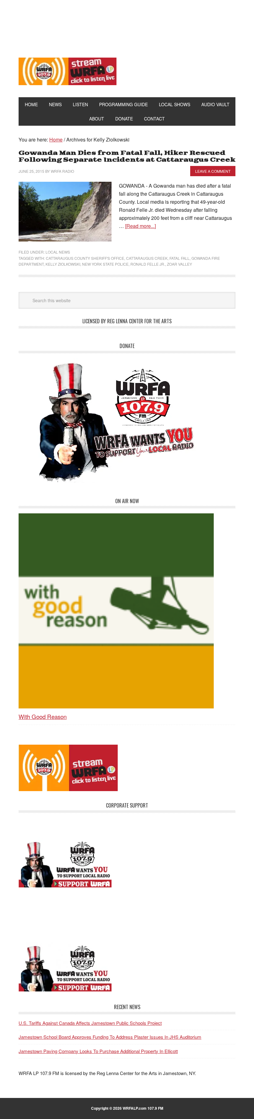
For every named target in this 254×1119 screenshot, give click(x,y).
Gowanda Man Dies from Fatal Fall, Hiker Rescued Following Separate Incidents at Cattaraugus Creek (127, 156)
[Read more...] (140, 225)
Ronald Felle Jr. (147, 264)
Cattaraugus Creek (147, 258)
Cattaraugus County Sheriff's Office (85, 258)
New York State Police (105, 264)
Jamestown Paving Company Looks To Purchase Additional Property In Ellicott (98, 1051)
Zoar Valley (179, 264)
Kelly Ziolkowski (63, 264)
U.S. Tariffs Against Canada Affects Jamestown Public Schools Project (90, 1023)
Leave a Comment (212, 171)
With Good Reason (43, 716)
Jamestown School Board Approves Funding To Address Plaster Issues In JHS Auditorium (110, 1037)
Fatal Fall (179, 258)
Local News (58, 252)
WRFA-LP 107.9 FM (127, 24)
